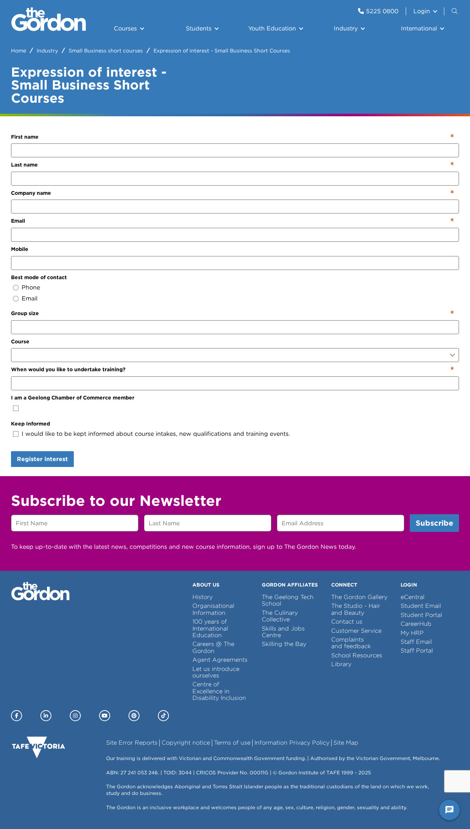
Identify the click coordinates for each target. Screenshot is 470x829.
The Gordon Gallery (359, 597)
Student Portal (421, 614)
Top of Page (47, 809)
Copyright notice (186, 742)
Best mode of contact (39, 277)
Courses (125, 28)
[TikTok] (163, 715)
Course (20, 341)
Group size (25, 313)
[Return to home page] (48, 29)
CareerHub (416, 623)
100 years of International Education (210, 628)
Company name (31, 193)
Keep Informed (30, 424)
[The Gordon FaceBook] (16, 715)
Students (199, 28)
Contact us (346, 621)
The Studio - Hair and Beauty (355, 609)
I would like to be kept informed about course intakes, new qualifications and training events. (156, 433)
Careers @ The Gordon (213, 647)
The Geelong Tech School (288, 600)
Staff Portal (417, 650)
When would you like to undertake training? (68, 369)
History (202, 597)
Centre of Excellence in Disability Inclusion (219, 691)
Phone (31, 287)
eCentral (412, 597)
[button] (455, 11)
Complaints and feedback (351, 643)
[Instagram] (75, 715)
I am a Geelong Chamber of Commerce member (72, 398)
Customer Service (356, 630)
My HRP (412, 632)
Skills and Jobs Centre (283, 632)
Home (18, 51)
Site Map (345, 742)
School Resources (356, 655)
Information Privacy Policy (291, 742)
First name (25, 137)
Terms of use (232, 742)
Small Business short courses (106, 51)
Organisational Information (213, 609)
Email (18, 221)
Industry (346, 28)
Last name (24, 165)
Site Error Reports (132, 742)
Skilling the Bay (284, 643)
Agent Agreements (219, 659)
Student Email (421, 605)
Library (341, 664)
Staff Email (416, 641)
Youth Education (272, 28)
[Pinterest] (134, 715)
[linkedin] (45, 715)
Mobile (19, 249)
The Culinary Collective (280, 616)
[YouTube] (104, 715)
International (419, 28)
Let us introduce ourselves (215, 672)
